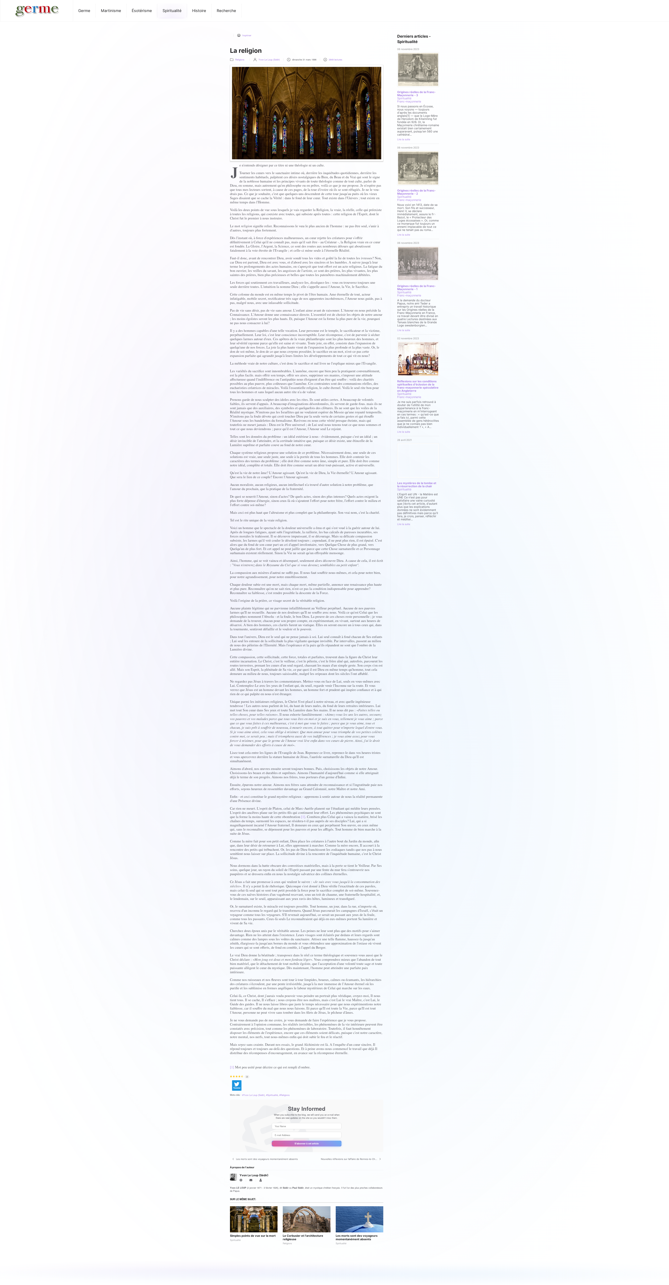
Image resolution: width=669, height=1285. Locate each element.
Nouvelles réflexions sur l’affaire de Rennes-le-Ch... (349, 1159)
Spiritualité (272, 1095)
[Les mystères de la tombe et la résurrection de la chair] (418, 460)
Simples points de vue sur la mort (253, 1235)
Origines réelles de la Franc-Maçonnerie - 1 (416, 287)
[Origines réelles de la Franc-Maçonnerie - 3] (418, 69)
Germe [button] (84, 10)
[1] (303, 816)
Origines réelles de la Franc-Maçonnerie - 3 (416, 93)
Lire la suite (403, 139)
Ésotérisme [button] (142, 10)
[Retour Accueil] (36, 10)
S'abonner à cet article (307, 1143)
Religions (239, 59)
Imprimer (246, 35)
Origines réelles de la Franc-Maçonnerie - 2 (416, 192)
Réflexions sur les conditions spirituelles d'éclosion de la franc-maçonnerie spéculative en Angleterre (418, 386)
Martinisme (111, 10)
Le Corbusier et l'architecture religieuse (303, 1237)
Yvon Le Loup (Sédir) (269, 59)
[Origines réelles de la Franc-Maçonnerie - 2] (418, 168)
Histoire (199, 10)
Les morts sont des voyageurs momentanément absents (267, 1159)
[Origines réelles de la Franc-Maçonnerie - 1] (418, 263)
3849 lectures (335, 59)
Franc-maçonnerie (409, 101)
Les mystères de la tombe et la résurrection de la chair (416, 484)
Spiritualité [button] (172, 10)
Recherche (226, 10)
